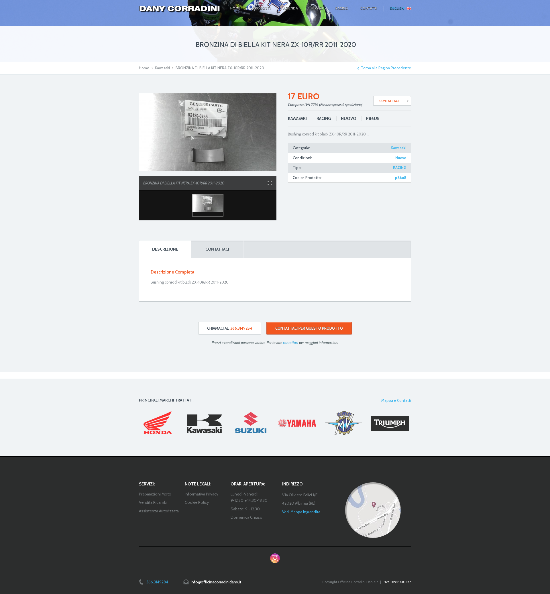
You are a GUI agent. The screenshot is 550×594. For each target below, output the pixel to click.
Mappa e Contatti (396, 400)
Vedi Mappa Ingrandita (301, 512)
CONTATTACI (389, 101)
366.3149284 (157, 582)
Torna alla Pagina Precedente (386, 68)
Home (144, 68)
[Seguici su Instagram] (275, 558)
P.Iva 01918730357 (397, 582)
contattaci (290, 342)
